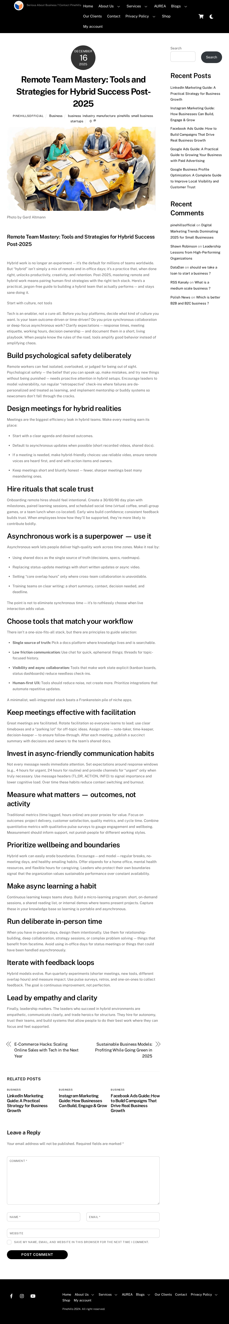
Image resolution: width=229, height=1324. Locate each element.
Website (16, 1233)
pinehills (123, 116)
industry (89, 116)
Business (55, 116)
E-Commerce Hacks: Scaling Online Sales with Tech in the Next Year (46, 1050)
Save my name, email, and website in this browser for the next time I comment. (81, 1242)
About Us (106, 6)
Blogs (176, 6)
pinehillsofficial (28, 116)
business (74, 116)
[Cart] (201, 16)
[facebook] (11, 1295)
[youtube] (32, 1295)
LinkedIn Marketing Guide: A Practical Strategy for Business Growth (27, 1103)
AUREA (160, 6)
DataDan (177, 267)
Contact (113, 16)
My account (93, 26)
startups (76, 121)
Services (134, 6)
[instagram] (22, 1295)
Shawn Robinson (183, 246)
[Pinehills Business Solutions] (18, 9)
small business (142, 116)
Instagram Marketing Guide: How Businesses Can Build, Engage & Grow (83, 1100)
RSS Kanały (179, 282)
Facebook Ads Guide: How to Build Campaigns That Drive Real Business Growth (135, 1103)
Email (94, 1217)
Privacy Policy (137, 16)
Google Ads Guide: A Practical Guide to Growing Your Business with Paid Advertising (196, 155)
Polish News (180, 297)
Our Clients (92, 16)
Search (176, 48)
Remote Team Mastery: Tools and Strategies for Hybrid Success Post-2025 (83, 91)
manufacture (106, 116)
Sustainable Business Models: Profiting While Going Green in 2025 (123, 1050)
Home (88, 6)
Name (15, 1217)
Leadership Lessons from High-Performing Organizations (195, 252)
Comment (18, 1161)
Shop (166, 16)
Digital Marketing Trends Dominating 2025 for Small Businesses (194, 231)
